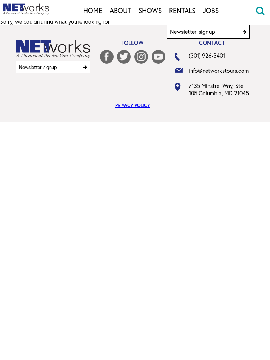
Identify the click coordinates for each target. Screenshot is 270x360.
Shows (150, 11)
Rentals (182, 11)
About (120, 11)
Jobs (211, 11)
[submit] (244, 32)
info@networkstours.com (219, 70)
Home (92, 11)
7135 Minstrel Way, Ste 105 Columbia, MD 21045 (219, 89)
